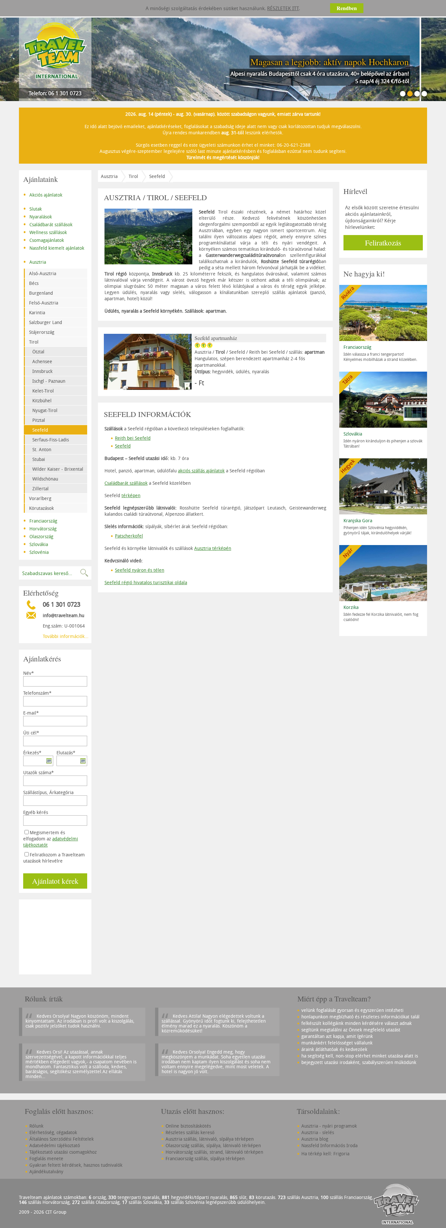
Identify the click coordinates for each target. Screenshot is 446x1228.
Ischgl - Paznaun (48, 381)
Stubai (38, 459)
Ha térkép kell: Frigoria (325, 1153)
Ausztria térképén (212, 548)
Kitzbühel (42, 400)
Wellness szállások (45, 232)
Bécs (34, 283)
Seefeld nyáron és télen (139, 570)
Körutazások (41, 508)
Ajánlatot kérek (55, 881)
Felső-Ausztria (43, 303)
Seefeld (40, 430)
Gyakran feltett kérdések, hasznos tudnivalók (75, 1165)
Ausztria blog (314, 1139)
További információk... (65, 636)
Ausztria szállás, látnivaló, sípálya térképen (210, 1139)
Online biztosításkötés (188, 1126)
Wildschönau (45, 479)
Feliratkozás (383, 242)
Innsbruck (42, 371)
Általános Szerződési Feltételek (61, 1139)
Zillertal (40, 488)
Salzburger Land (45, 322)
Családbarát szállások (47, 224)
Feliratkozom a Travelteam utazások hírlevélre (54, 857)
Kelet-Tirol (43, 391)
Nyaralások (37, 216)
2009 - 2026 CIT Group (42, 1211)
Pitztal (38, 420)
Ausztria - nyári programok (329, 1126)
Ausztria (34, 261)
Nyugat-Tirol (44, 410)
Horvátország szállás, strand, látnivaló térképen (214, 1152)
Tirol (34, 342)
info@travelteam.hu (63, 615)
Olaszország (38, 536)
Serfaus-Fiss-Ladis (50, 439)
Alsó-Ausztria (42, 273)
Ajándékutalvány (46, 1171)
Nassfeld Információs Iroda (329, 1145)
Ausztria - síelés (317, 1132)
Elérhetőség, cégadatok (53, 1132)
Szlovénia (36, 551)
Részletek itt (283, 8)
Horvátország (39, 528)
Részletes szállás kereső (190, 1132)
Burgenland (41, 293)
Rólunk (36, 1126)
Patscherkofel (129, 536)
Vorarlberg (40, 498)
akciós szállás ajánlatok (201, 470)
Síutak (32, 208)
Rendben (347, 8)
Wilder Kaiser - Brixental (57, 469)
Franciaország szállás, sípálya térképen (205, 1158)
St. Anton (41, 449)
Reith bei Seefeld (133, 438)
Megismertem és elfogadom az (50, 838)
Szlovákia (35, 544)
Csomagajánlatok (43, 240)
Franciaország (40, 520)
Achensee (42, 361)
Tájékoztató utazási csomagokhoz (63, 1152)
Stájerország (41, 332)
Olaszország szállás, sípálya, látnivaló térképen (213, 1145)
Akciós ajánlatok (42, 194)
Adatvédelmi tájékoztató (54, 1145)
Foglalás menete (46, 1158)
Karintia (37, 312)
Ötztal (38, 351)
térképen (130, 495)
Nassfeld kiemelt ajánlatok (53, 247)
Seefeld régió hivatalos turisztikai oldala (145, 582)
